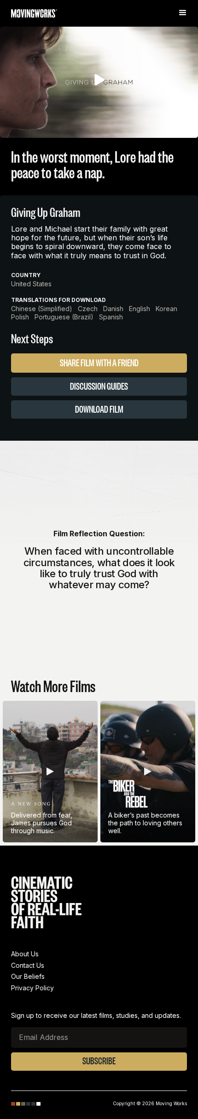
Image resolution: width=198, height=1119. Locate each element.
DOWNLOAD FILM (99, 409)
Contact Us (27, 965)
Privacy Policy (32, 988)
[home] (34, 14)
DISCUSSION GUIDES (99, 386)
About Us (25, 954)
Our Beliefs (28, 976)
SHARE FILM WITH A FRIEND (99, 363)
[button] (184, 13)
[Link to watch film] (50, 772)
